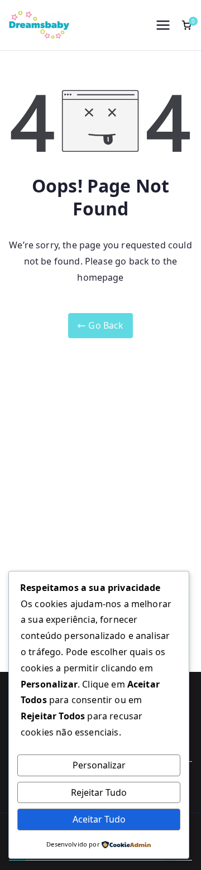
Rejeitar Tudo (99, 792)
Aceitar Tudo (99, 819)
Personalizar (99, 765)
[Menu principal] (163, 25)
